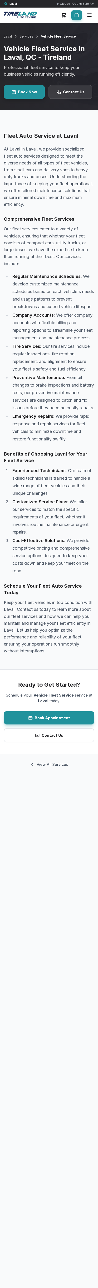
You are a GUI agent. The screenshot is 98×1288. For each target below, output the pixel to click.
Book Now (27, 92)
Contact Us (73, 92)
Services (26, 36)
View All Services (52, 764)
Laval (8, 36)
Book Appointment (52, 717)
